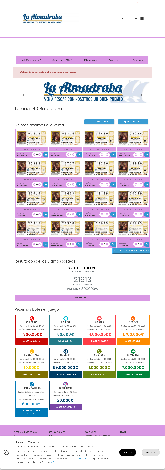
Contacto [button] (137, 60)
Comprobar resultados (82, 297)
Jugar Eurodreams (65, 407)
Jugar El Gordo (99, 341)
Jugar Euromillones (66, 374)
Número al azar (134, 122)
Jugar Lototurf (133, 341)
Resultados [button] (115, 60)
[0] (137, 18)
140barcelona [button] (90, 60)
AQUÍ (53, 462)
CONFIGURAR (82, 458)
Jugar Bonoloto (99, 374)
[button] (23, 94)
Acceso (128, 18)
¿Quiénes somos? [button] (31, 60)
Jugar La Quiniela (31, 341)
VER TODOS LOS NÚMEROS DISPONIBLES (131, 251)
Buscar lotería (100, 122)
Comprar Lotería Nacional (31, 412)
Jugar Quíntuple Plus (31, 374)
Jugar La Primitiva (133, 374)
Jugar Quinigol (65, 341)
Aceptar (127, 452)
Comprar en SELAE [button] (62, 60)
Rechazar (151, 452)
